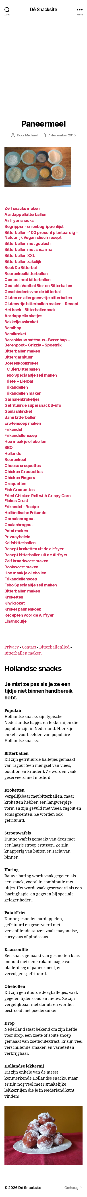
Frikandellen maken (22, 393)
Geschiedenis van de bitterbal (32, 291)
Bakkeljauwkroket (21, 321)
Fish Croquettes (19, 489)
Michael (31, 135)
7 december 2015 (62, 135)
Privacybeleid (17, 536)
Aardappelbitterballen (25, 214)
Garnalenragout (19, 518)
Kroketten (13, 597)
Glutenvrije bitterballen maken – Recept (41, 303)
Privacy (11, 647)
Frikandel (13, 429)
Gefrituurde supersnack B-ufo (32, 405)
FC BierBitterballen (22, 369)
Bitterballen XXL (19, 255)
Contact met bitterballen (27, 279)
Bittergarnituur (18, 357)
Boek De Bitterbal (20, 267)
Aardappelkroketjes (23, 315)
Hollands (12, 453)
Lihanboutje (15, 621)
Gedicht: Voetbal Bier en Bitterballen (38, 285)
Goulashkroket (18, 411)
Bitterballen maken (22, 351)
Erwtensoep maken (22, 423)
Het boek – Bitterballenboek (30, 309)
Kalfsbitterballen (20, 542)
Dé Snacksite (43, 9)
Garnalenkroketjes (21, 399)
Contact (29, 647)
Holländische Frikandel (25, 512)
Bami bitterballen (20, 417)
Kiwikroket (14, 603)
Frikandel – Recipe (21, 506)
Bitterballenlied (54, 647)
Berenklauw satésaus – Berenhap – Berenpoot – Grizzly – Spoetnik (36, 342)
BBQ (8, 447)
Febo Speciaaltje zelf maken (30, 375)
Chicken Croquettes (23, 471)
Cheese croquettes (22, 465)
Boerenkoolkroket (21, 363)
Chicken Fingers (19, 477)
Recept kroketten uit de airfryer (34, 548)
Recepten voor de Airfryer (29, 615)
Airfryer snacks (19, 220)
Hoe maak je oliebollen (25, 441)
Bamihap (12, 327)
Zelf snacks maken (22, 208)
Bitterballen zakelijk (22, 261)
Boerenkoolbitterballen (26, 273)
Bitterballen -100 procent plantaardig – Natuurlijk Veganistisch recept (41, 235)
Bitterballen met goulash (27, 243)
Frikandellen (16, 387)
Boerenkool (15, 459)
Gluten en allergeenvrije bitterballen (38, 297)
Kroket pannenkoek (22, 609)
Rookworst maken (21, 567)
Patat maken (16, 530)
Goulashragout (18, 524)
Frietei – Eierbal (18, 381)
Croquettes (15, 483)
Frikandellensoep (20, 435)
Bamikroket (15, 334)
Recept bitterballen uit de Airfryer (36, 555)
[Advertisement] (43, 64)
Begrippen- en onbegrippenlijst (33, 226)
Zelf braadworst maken (26, 561)
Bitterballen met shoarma (28, 249)
